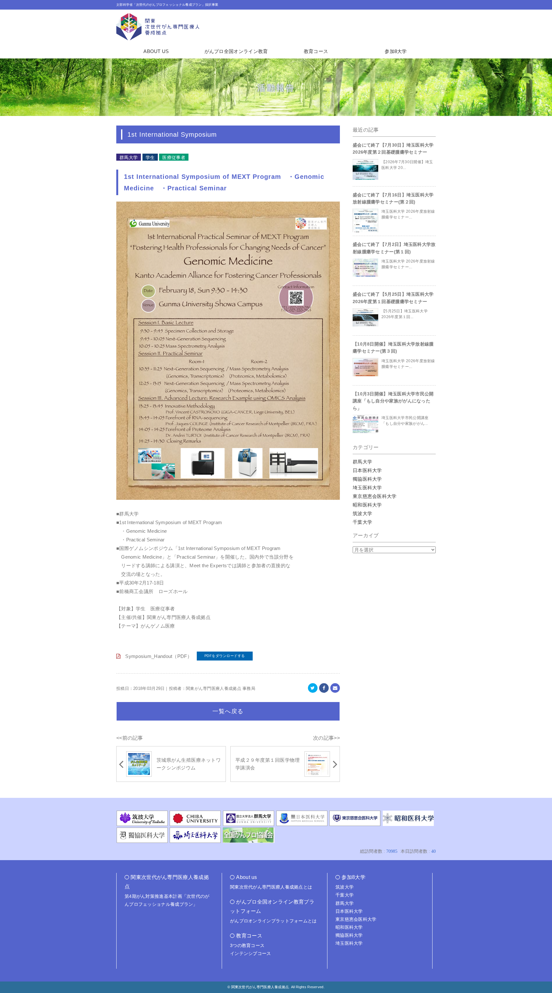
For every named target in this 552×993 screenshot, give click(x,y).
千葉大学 (362, 522)
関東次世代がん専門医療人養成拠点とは (271, 887)
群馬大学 (362, 461)
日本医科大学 (367, 470)
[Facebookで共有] (324, 688)
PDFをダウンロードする (224, 656)
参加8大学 (396, 51)
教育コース (316, 51)
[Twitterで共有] (313, 688)
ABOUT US (156, 51)
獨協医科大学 (367, 479)
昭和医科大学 (367, 505)
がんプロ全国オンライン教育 (236, 51)
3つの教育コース (247, 945)
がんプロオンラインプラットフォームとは (273, 920)
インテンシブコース (250, 953)
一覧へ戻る (228, 711)
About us (246, 877)
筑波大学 (362, 513)
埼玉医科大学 (367, 487)
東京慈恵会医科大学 (375, 496)
